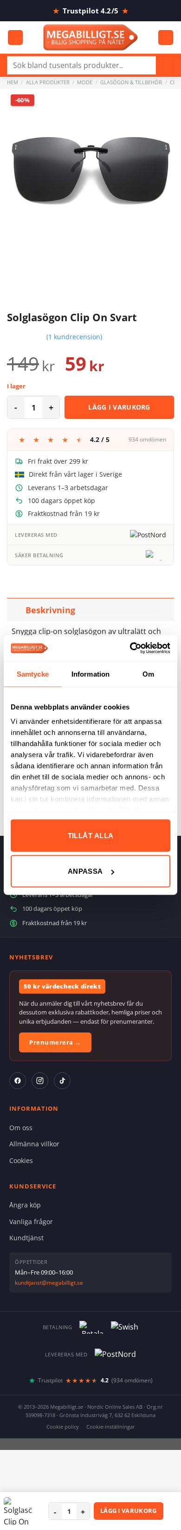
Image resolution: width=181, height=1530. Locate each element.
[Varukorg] (165, 37)
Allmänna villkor (34, 1143)
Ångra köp (25, 1204)
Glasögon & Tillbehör (131, 82)
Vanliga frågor (31, 1221)
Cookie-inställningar (110, 1426)
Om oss (20, 1127)
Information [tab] (90, 674)
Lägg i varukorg (119, 407)
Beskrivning (50, 610)
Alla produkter (48, 82)
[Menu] (15, 37)
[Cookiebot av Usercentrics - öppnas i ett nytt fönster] (130, 648)
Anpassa (85, 871)
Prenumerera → (55, 1042)
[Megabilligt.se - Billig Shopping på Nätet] (91, 37)
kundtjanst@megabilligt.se (49, 1283)
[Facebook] (17, 1080)
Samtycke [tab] (33, 674)
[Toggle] (16, 610)
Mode (84, 82)
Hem (12, 82)
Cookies (21, 1160)
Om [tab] (148, 674)
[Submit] (165, 65)
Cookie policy (62, 1426)
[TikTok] (62, 1080)
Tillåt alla (91, 835)
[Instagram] (40, 1080)
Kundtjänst (26, 1237)
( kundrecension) (74, 336)
